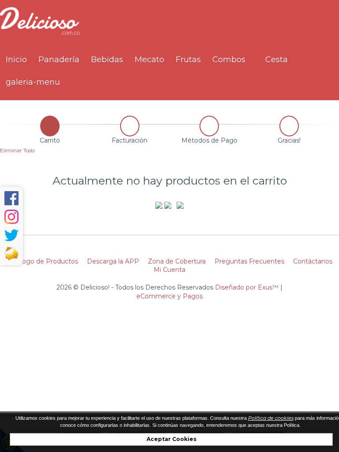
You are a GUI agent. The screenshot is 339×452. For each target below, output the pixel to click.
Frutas (188, 59)
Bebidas (107, 59)
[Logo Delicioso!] (39, 34)
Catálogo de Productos (42, 261)
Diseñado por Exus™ (247, 287)
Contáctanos (312, 261)
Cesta (275, 59)
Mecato (149, 59)
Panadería (58, 59)
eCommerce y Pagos (169, 296)
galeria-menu (33, 82)
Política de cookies (271, 418)
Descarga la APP (113, 261)
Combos (228, 59)
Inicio (16, 59)
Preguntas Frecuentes (249, 261)
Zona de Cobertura (177, 261)
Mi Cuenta (169, 270)
